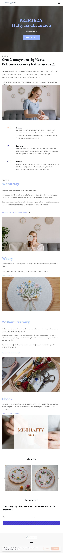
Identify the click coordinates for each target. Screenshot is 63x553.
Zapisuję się (31, 523)
